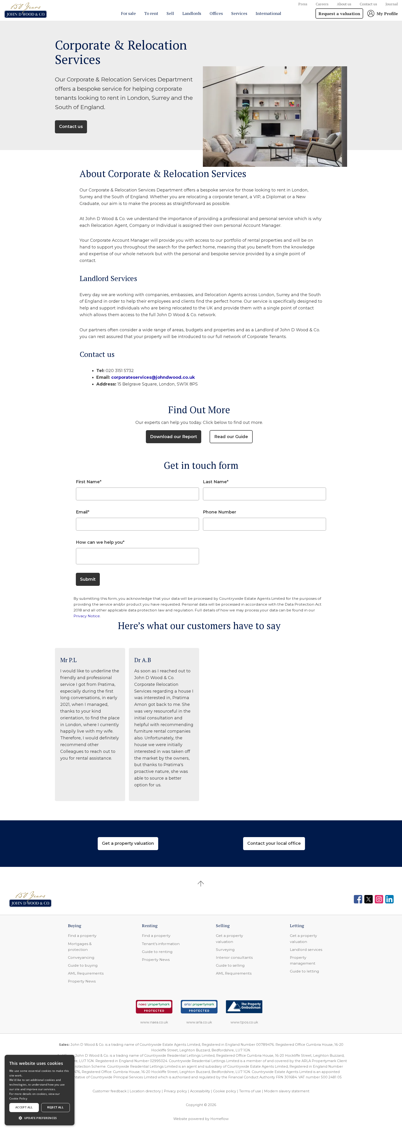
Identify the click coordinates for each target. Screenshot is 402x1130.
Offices (216, 13)
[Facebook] (358, 899)
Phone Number (219, 512)
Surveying (225, 949)
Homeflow (219, 1119)
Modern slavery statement (286, 1091)
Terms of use (250, 1091)
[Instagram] (379, 899)
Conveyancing (81, 957)
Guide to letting (304, 971)
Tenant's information (161, 944)
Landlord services (306, 949)
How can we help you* (100, 542)
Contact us (368, 4)
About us (344, 4)
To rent (151, 13)
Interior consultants (234, 957)
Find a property (82, 935)
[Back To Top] (201, 883)
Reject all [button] (55, 1107)
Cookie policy (224, 1091)
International (268, 13)
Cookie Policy (18, 1098)
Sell (170, 13)
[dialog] (39, 1090)
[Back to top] (30, 899)
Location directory (145, 1091)
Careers (322, 4)
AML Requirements (86, 973)
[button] (39, 1118)
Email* (82, 512)
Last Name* (215, 481)
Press (302, 4)
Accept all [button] (24, 1107)
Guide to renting (157, 951)
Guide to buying (83, 965)
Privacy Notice (87, 616)
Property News (82, 981)
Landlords (191, 13)
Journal (391, 4)
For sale (128, 13)
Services (239, 13)
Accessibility (200, 1091)
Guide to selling (230, 965)
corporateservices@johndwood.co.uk (153, 377)
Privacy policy (175, 1091)
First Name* (88, 481)
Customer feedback (110, 1091)
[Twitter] (368, 899)
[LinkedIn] (389, 899)
